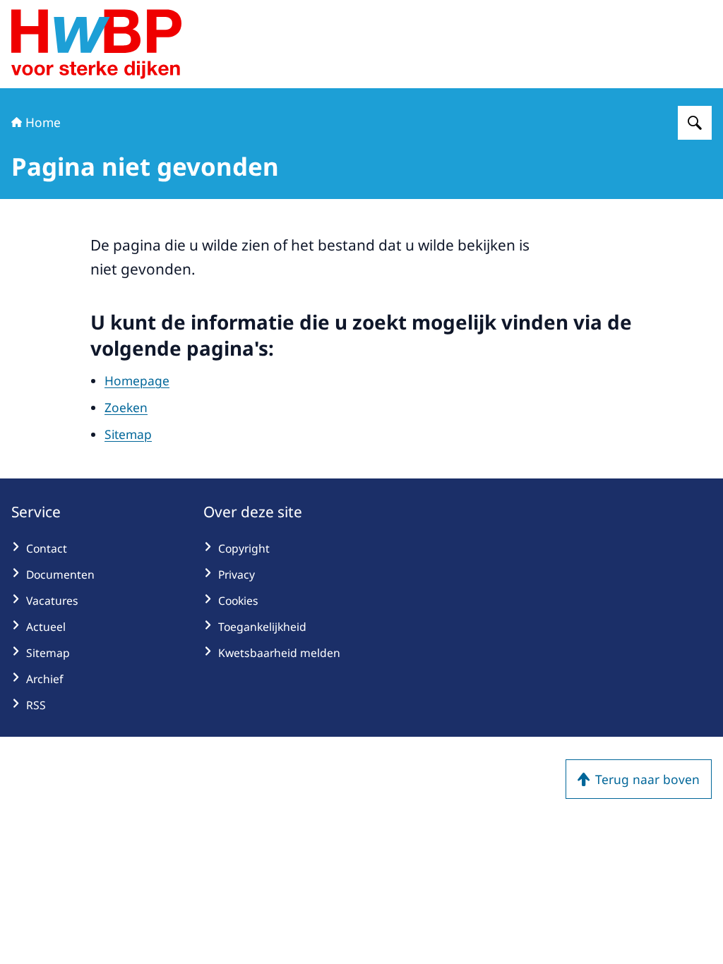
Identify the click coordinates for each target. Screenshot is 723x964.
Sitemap (128, 434)
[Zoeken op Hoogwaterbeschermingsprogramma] (695, 123)
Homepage (136, 380)
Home (43, 122)
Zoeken (126, 407)
